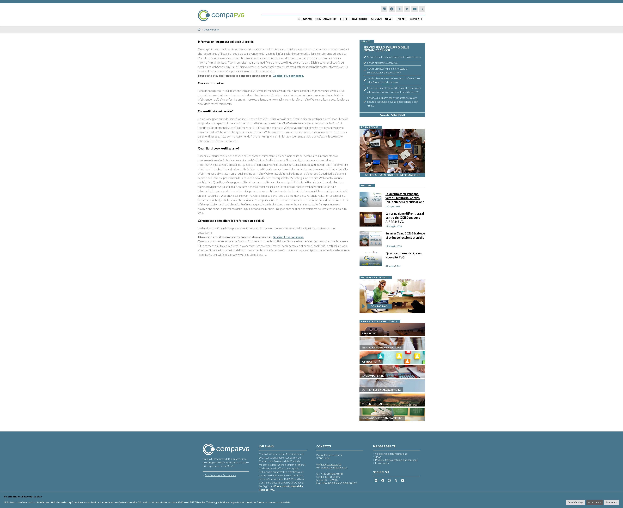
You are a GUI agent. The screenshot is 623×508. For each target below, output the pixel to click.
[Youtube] (414, 9)
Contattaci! (379, 306)
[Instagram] (399, 9)
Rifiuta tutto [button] (611, 502)
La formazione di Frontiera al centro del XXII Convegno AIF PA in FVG (404, 217)
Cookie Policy (211, 29)
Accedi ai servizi (392, 114)
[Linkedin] (384, 9)
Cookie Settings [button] (575, 502)
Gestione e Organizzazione (381, 347)
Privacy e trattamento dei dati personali (396, 459)
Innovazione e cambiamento (382, 417)
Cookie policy (382, 462)
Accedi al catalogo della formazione (392, 174)
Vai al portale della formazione (391, 453)
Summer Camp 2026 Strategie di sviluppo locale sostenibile (405, 235)
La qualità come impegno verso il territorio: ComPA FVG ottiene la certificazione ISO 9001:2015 (404, 197)
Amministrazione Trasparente (220, 475)
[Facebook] (392, 9)
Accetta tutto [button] (594, 502)
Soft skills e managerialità (381, 389)
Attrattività (371, 361)
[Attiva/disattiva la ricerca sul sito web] (422, 9)
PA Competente (373, 375)
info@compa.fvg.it (331, 464)
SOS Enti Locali (372, 403)
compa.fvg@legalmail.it (334, 467)
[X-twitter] (407, 9)
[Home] (199, 29)
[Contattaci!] (363, 306)
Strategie (369, 333)
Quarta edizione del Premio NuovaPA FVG (403, 255)
